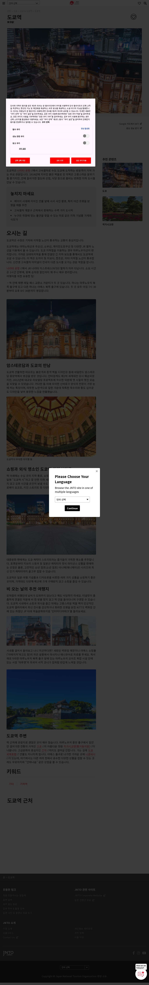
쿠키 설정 (22, 148)
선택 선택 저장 (20, 160)
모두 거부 (60, 160)
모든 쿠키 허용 (81, 160)
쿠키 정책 (45, 122)
